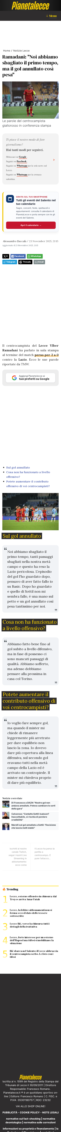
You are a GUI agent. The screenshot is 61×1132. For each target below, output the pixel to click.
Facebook (22, 161)
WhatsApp (36, 256)
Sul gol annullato (18, 467)
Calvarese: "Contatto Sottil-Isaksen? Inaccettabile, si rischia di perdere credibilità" (30, 817)
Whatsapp (22, 165)
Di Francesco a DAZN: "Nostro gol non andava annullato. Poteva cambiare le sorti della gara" (33, 805)
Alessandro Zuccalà (14, 241)
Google (23, 156)
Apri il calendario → (30, 225)
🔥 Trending (10, 889)
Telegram (10, 262)
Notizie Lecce (21, 50)
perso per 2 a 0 (47, 355)
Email (40, 262)
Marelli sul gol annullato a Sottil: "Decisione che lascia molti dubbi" (33, 826)
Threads (27, 262)
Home (6, 50)
